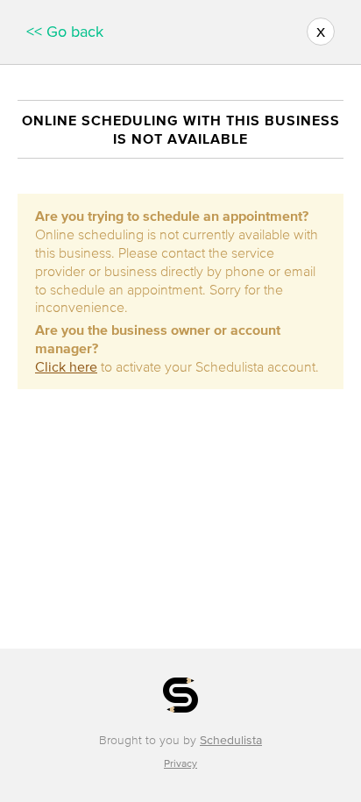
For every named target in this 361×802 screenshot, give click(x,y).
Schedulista (231, 740)
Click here (66, 366)
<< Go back (64, 31)
